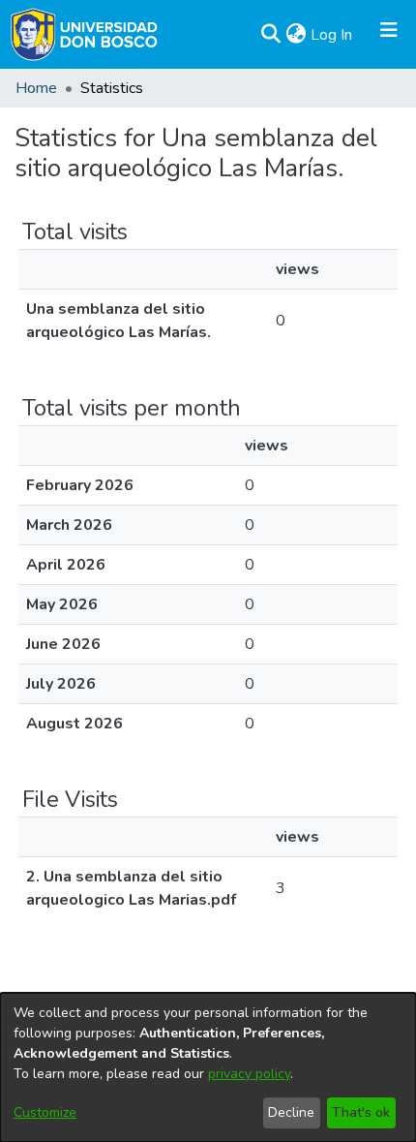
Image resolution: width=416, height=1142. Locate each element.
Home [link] (36, 88)
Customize (45, 1112)
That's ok (361, 1112)
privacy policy (249, 1074)
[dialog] (208, 1067)
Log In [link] (332, 35)
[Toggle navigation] (389, 34)
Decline (291, 1112)
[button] (270, 34)
